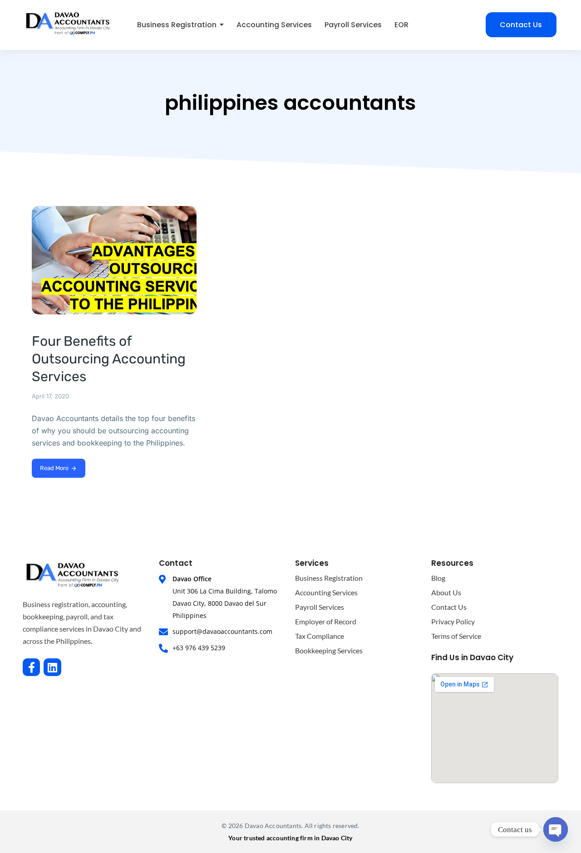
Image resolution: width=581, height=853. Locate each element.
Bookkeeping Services (329, 650)
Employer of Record (325, 621)
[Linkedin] (52, 667)
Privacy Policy (453, 621)
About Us (446, 592)
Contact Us (449, 607)
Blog (438, 578)
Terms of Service (456, 636)
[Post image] (114, 260)
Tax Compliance (319, 636)
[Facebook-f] (31, 667)
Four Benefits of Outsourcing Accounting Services (109, 359)
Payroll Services (319, 607)
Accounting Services (326, 592)
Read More (54, 468)
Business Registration (329, 578)
